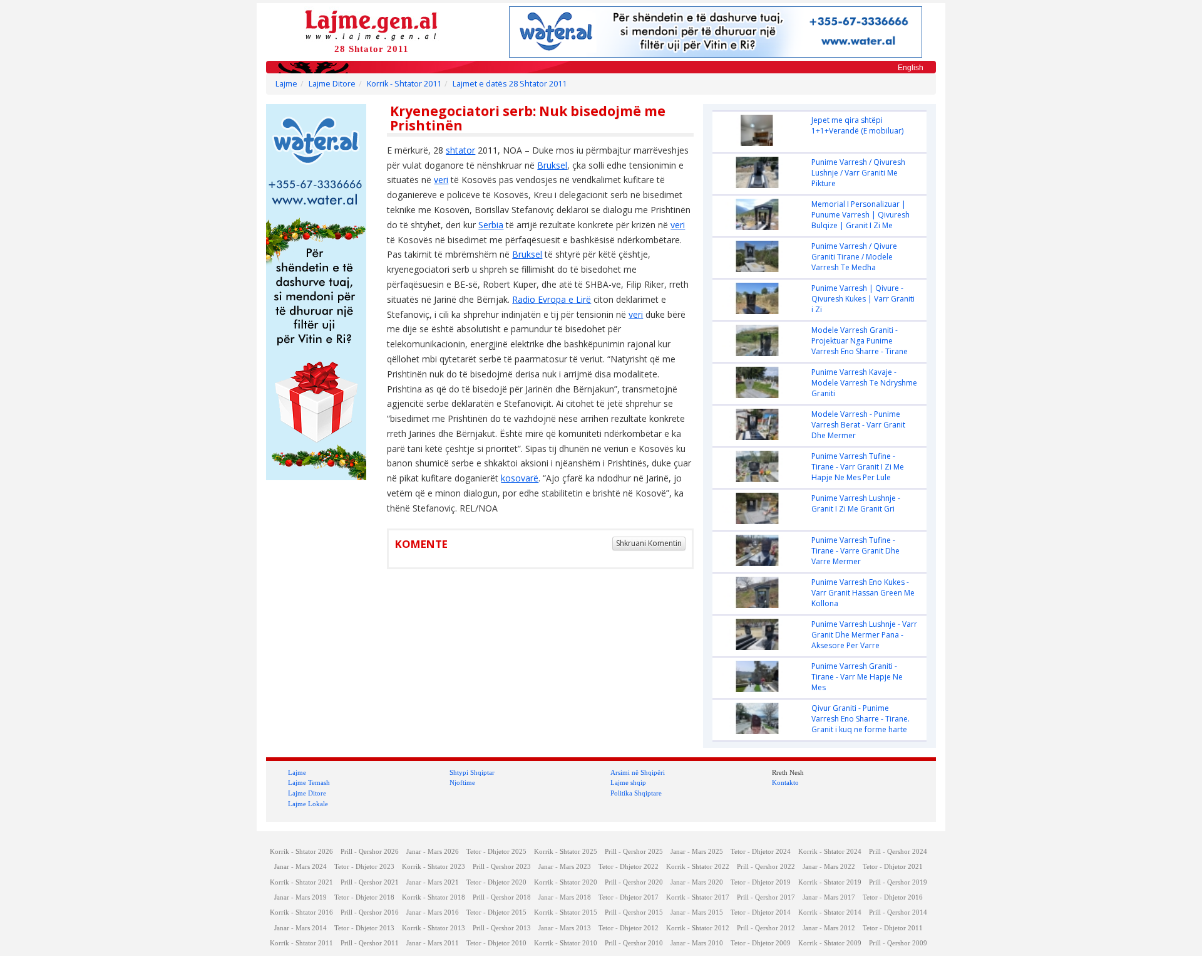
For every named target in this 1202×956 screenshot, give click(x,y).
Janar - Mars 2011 (432, 943)
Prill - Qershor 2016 (370, 912)
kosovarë (519, 478)
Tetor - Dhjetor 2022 (628, 866)
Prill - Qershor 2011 (370, 943)
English (910, 67)
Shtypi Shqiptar (472, 772)
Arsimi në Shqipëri (637, 772)
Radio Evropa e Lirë (551, 299)
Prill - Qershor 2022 (766, 866)
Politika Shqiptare (636, 793)
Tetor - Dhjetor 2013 (364, 928)
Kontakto (785, 782)
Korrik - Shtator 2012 (697, 928)
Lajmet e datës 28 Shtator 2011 (510, 83)
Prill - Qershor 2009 (898, 943)
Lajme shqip (628, 782)
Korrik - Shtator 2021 (301, 882)
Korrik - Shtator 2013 (433, 928)
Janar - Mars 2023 (564, 866)
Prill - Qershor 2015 (634, 912)
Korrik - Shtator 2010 (565, 943)
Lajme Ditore (332, 83)
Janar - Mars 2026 (432, 851)
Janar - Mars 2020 (696, 882)
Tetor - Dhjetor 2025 (496, 851)
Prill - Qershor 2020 (634, 882)
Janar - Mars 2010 (696, 943)
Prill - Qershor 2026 (370, 851)
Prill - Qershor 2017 (766, 897)
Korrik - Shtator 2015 (565, 912)
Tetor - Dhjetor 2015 (496, 912)
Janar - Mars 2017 (829, 897)
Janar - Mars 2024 (300, 866)
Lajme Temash (309, 782)
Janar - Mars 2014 (300, 928)
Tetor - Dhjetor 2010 (496, 943)
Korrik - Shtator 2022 (697, 866)
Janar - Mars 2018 (564, 897)
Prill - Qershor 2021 (370, 882)
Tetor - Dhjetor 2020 (496, 882)
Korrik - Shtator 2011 (404, 83)
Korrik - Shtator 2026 (301, 851)
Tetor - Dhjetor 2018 (364, 897)
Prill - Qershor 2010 (634, 943)
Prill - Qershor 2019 (898, 882)
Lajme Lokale (308, 803)
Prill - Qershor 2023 (502, 866)
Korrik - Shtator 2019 (829, 882)
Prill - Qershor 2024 (898, 851)
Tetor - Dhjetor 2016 (893, 897)
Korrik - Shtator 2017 (697, 897)
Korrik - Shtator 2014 (829, 912)
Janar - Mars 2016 (432, 912)
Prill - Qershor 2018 (502, 897)
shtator (460, 150)
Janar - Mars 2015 (696, 912)
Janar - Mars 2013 (564, 928)
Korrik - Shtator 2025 (565, 851)
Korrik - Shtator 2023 (433, 866)
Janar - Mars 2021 (432, 882)
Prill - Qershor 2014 (898, 912)
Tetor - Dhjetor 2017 (628, 897)
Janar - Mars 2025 (696, 851)
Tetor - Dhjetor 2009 (761, 943)
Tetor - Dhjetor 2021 (893, 866)
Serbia (490, 225)
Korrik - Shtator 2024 (829, 851)
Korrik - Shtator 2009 (829, 943)
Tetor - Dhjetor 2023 (364, 866)
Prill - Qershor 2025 (634, 851)
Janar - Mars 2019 (300, 897)
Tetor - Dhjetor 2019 (761, 882)
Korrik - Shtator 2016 (301, 912)
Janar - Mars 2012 (829, 928)
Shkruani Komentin (649, 543)
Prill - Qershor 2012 (766, 928)
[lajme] (371, 24)
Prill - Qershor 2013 (502, 928)
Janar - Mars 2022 (829, 866)
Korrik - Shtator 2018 (433, 897)
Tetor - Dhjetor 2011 (893, 928)
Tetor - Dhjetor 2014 (761, 912)
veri (441, 180)
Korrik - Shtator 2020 (565, 882)
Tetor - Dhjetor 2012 (628, 928)
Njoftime (462, 782)
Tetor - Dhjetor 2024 (761, 851)
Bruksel (552, 165)
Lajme (286, 83)
